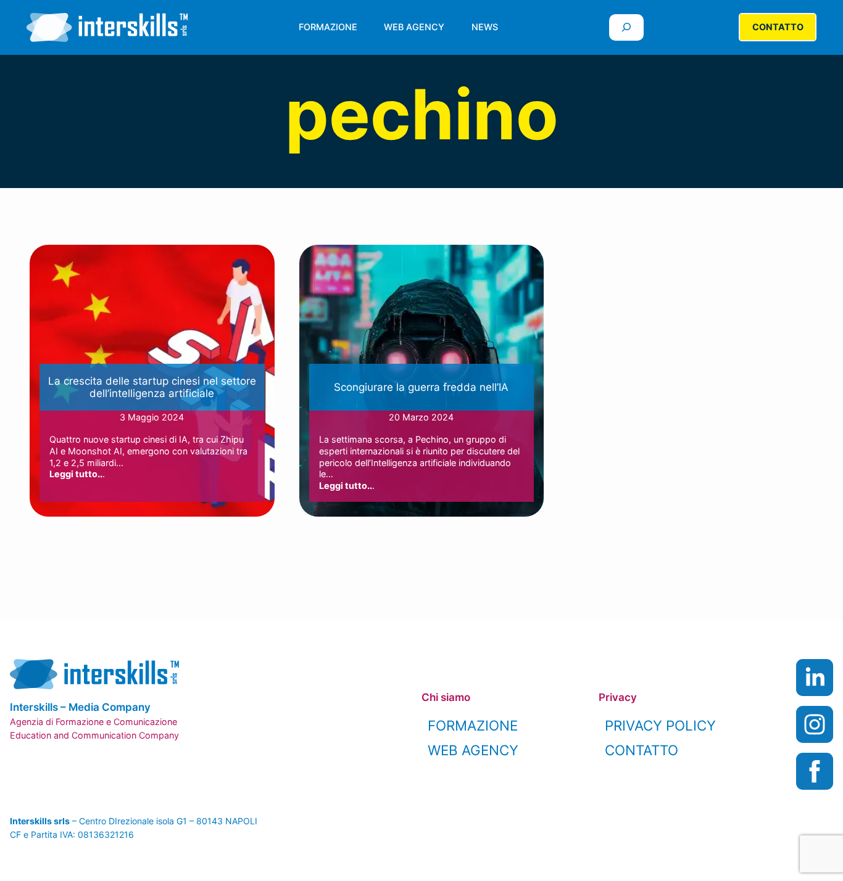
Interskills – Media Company (80, 707)
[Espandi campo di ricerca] (626, 27)
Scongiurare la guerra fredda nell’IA (421, 387)
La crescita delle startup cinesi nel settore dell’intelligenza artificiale (152, 387)
